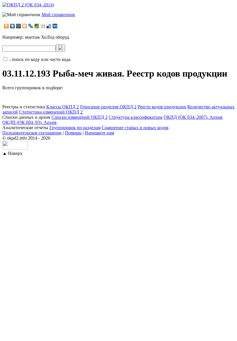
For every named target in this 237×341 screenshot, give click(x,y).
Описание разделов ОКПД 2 (108, 106)
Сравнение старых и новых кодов (135, 127)
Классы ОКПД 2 (62, 106)
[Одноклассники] (6, 26)
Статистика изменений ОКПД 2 (51, 112)
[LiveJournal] (31, 26)
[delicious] (49, 26)
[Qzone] (55, 26)
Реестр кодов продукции (162, 106)
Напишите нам (99, 132)
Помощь (73, 132)
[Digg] (43, 26)
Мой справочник (58, 14)
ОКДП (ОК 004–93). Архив (29, 122)
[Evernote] (37, 26)
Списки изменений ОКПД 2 (79, 117)
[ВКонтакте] (13, 26)
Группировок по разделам (75, 127)
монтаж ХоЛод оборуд (47, 37)
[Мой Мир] (19, 26)
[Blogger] (25, 26)
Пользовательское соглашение (32, 132)
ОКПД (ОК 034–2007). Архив (193, 117)
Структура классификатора (135, 117)
